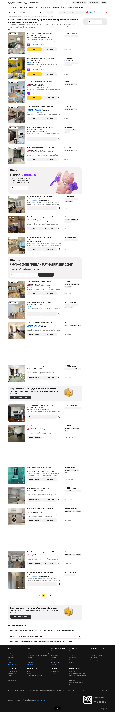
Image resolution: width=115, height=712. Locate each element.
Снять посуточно (55, 671)
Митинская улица (35, 512)
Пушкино (71, 662)
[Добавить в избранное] (59, 49)
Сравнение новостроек (96, 655)
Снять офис (72, 680)
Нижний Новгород (55, 662)
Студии (10, 675)
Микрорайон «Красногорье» (34, 110)
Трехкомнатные (12, 680)
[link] (104, 2)
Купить (53, 673)
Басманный (30, 662)
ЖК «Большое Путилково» (34, 37)
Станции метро (94, 657)
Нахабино (10, 662)
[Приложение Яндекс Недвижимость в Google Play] (100, 701)
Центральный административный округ (37, 650)
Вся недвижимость (13, 690)
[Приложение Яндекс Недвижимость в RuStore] (105, 701)
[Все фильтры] (9, 12)
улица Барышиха (35, 241)
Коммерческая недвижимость (34, 675)
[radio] (46, 595)
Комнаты (29, 678)
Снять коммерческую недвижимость (78, 678)
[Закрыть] (106, 12)
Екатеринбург (54, 657)
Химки (71, 660)
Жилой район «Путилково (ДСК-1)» (36, 285)
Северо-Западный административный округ (38, 653)
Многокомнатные (12, 671)
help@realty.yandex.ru (39, 700)
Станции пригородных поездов (98, 660)
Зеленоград (72, 655)
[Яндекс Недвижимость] (17, 3)
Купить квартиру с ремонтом (76, 682)
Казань (52, 660)
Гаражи (29, 673)
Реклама (22, 690)
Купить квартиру (73, 671)
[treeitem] (12, 7)
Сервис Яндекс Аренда (38, 44)
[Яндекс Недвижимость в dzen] (103, 690)
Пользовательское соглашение (48, 690)
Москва (29, 241)
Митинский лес (31, 306)
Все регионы (93, 650)
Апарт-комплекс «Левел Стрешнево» (36, 151)
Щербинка (72, 650)
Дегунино (10, 653)
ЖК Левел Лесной (31, 85)
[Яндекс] (104, 709)
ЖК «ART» (29, 62)
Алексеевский (30, 660)
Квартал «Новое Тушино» (33, 131)
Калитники (11, 655)
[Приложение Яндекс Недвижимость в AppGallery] (103, 701)
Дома (28, 671)
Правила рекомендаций (63, 690)
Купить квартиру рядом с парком (77, 673)
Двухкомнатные (12, 673)
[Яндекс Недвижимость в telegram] (106, 690)
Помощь (73, 690)
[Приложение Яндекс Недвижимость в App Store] (97, 701)
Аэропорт (29, 657)
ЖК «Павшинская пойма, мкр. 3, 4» (35, 221)
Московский (72, 657)
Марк (9, 660)
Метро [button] (90, 12)
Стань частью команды (32, 690)
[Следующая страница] (50, 596)
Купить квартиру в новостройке (77, 675)
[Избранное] (66, 2)
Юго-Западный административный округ (37, 655)
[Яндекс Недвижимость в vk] (100, 690)
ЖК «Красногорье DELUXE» (34, 409)
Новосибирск (54, 655)
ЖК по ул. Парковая (32, 429)
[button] (69, 2)
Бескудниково (12, 650)
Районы (92, 653)
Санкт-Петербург (55, 653)
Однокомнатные (12, 678)
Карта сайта (81, 690)
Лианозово (11, 657)
